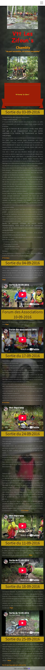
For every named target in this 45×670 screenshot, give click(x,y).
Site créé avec (18, 668)
